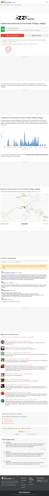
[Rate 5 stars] (29, 431)
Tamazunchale (36, 191)
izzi (12, 5)
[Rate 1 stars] (20, 431)
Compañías (7, 5)
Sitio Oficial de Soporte (9, 423)
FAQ (22, 482)
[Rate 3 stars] (24, 431)
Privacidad (23, 485)
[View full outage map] (24, 208)
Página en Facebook (8, 421)
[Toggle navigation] (47, 2)
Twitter (30, 482)
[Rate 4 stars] (27, 431)
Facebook (31, 484)
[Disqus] (24, 286)
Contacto (23, 487)
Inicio (2, 5)
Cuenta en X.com (8, 419)
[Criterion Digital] (24, 492)
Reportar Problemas (13, 35)
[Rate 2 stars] (22, 431)
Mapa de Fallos (37, 35)
